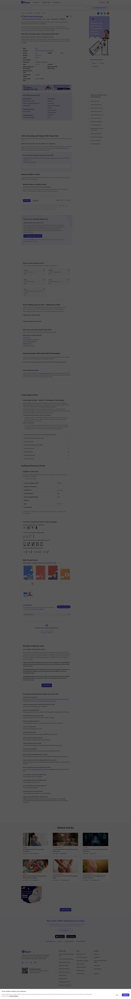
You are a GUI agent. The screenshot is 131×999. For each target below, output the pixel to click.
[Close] (129, 991)
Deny (117, 995)
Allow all (126, 995)
